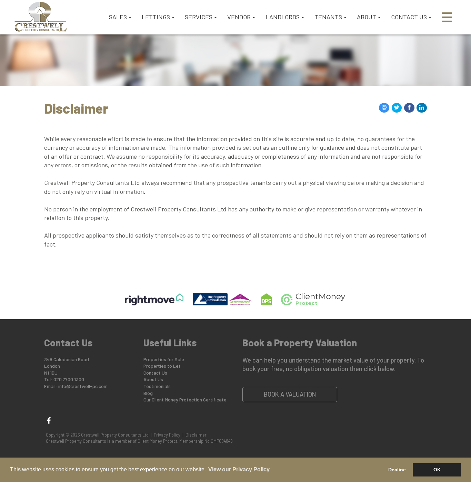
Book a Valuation (290, 394)
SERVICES (198, 17)
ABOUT (366, 17)
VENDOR (239, 17)
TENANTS (328, 17)
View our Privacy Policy (239, 469)
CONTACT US (409, 17)
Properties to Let (162, 366)
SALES (118, 17)
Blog (148, 393)
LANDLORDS (282, 17)
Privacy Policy (167, 435)
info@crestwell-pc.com (83, 386)
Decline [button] (397, 469)
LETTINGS (156, 17)
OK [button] (437, 469)
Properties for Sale (163, 359)
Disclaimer (196, 435)
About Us (153, 379)
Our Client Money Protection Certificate (185, 399)
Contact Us (155, 373)
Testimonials (157, 386)
